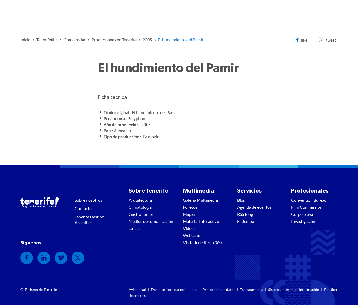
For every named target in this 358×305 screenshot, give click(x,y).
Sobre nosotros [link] (88, 199)
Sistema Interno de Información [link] (293, 289)
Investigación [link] (303, 221)
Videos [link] (189, 228)
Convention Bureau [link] (309, 199)
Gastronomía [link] (141, 214)
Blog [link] (241, 199)
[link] (25, 39)
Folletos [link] (190, 207)
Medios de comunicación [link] (151, 221)
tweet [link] (331, 40)
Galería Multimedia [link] (200, 199)
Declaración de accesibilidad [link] (174, 289)
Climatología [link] (140, 207)
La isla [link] (134, 228)
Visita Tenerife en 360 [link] (202, 242)
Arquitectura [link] (140, 199)
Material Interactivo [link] (201, 221)
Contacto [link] (83, 208)
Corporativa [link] (302, 214)
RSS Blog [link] (245, 214)
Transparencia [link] (251, 289)
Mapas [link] (189, 214)
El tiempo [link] (245, 221)
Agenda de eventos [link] (254, 207)
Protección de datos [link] (219, 289)
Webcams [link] (192, 235)
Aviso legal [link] (137, 289)
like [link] (304, 40)
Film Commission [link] (306, 207)
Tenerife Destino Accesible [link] (89, 219)
